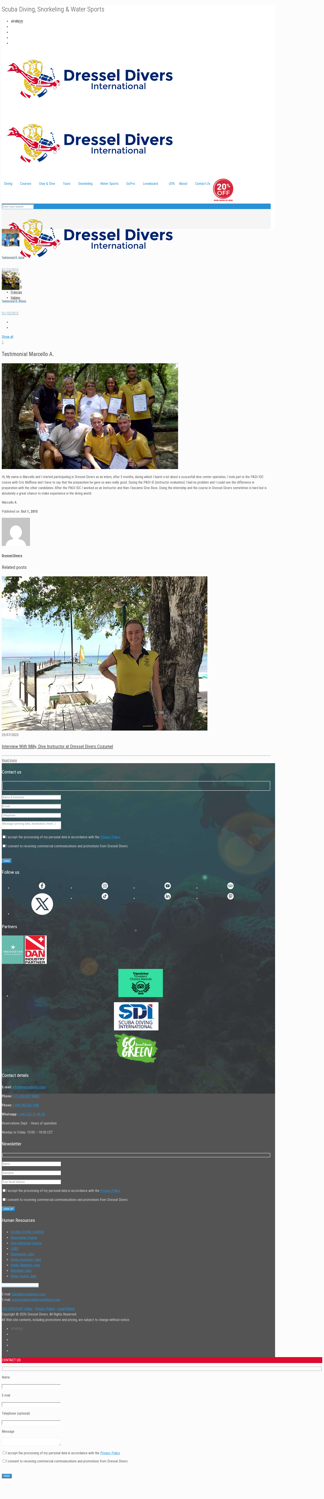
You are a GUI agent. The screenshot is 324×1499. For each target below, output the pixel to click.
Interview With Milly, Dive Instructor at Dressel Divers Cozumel (57, 746)
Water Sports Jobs (24, 1276)
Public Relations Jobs (25, 1265)
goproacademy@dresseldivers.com (36, 1300)
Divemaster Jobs (22, 1254)
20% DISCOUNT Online (17, 1309)
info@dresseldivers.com (29, 1087)
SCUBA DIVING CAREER (27, 1232)
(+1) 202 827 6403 (26, 1096)
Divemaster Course (24, 1238)
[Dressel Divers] (90, 267)
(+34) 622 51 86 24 (31, 1114)
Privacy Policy (110, 837)
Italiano (15, 298)
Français (16, 292)
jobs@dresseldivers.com (29, 1294)
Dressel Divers (12, 556)
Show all (7, 337)
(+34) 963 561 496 (26, 1105)
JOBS (14, 1249)
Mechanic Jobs (21, 1271)
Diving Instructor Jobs (26, 1260)
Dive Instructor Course (26, 1243)
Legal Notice (66, 1309)
